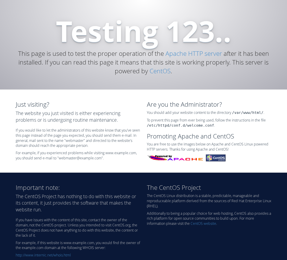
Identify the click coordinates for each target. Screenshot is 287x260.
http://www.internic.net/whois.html (43, 255)
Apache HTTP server (193, 53)
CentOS (160, 71)
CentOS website (203, 223)
